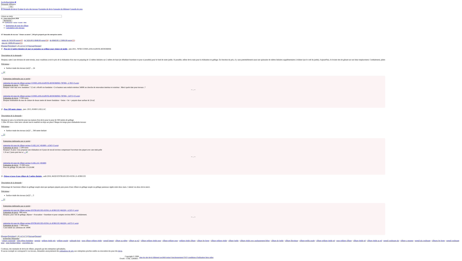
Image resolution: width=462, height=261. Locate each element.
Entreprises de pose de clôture (17, 26)
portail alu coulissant (422, 241)
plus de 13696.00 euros (12, 43)
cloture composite (8, 241)
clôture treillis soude (307, 241)
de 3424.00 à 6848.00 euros (36, 40)
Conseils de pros (76, 9)
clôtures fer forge (438, 241)
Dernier (38, 46)
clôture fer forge (203, 241)
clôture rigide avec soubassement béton (255, 241)
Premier (4, 46)
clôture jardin (233, 241)
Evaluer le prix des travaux (28, 9)
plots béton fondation (25, 241)
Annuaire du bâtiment (61, 9)
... (2, 72)
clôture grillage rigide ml (325, 241)
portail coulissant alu (391, 241)
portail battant (108, 241)
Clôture (25, 22)
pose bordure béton (13, 243)
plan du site (143, 257)
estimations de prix (67, 251)
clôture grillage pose (170, 241)
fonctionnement (177, 257)
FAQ (185, 257)
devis (120, 251)
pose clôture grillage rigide (92, 241)
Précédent (11, 46)
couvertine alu (27, 243)
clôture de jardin (277, 241)
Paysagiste (20, 22)
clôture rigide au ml (374, 241)
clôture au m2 (134, 241)
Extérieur (15, 22)
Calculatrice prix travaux (15, 28)
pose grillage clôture (344, 241)
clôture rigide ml (359, 241)
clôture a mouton (407, 241)
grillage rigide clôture (187, 241)
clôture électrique (291, 241)
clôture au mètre (121, 241)
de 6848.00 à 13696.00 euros (62, 40)
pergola (37, 241)
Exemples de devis (45, 9)
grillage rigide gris (48, 241)
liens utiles (209, 257)
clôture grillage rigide (219, 241)
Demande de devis (10, 9)
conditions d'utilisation (196, 257)
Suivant (31, 46)
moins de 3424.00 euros (12, 40)
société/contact (165, 257)
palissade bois (75, 241)
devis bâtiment (153, 257)
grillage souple (62, 241)
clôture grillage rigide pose (151, 241)
